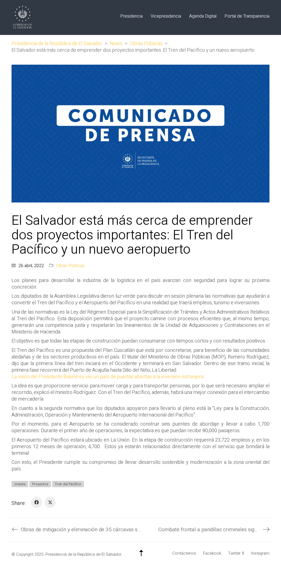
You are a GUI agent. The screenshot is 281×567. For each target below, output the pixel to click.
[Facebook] (36, 502)
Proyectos (40, 484)
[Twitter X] (50, 502)
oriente (20, 484)
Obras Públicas (70, 266)
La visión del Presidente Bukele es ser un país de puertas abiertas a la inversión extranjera (108, 376)
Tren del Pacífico (68, 484)
